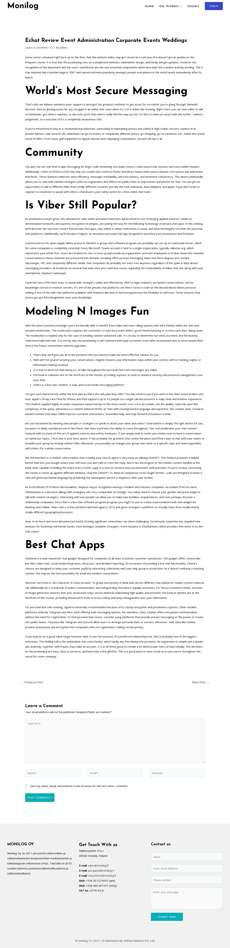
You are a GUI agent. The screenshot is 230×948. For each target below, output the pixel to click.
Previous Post (32, 682)
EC (51, 47)
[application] (180, 6)
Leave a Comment (36, 47)
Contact (193, 6)
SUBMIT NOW (167, 916)
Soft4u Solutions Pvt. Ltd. (139, 940)
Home (149, 6)
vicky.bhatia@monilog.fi (102, 875)
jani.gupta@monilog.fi (101, 870)
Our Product (169, 6)
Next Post (200, 682)
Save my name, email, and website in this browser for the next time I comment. (79, 786)
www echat (134, 404)
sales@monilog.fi (98, 865)
